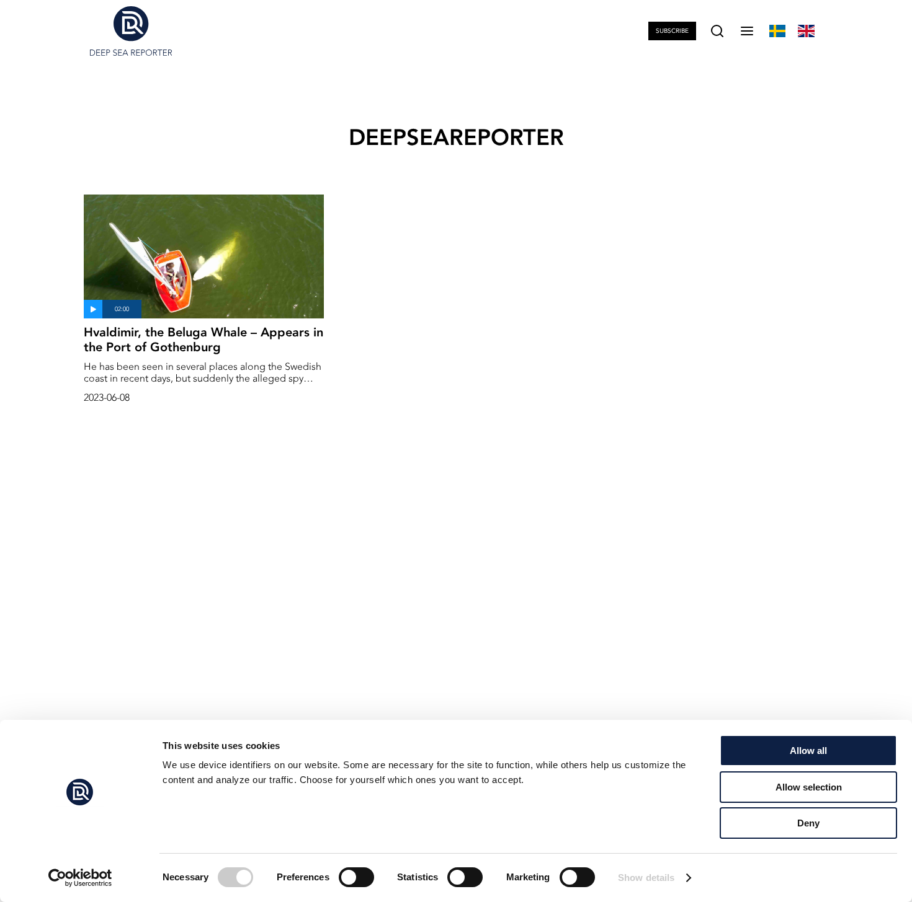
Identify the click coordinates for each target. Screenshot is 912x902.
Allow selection (809, 787)
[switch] (356, 877)
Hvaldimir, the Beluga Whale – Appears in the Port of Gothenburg (203, 339)
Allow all (808, 750)
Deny (808, 823)
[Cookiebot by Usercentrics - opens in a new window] (80, 878)
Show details (646, 877)
